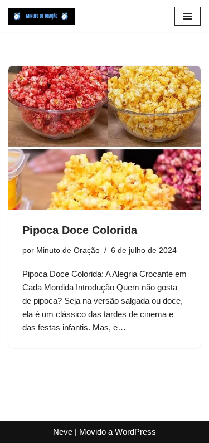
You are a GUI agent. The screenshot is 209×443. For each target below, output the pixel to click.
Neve (62, 431)
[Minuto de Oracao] (41, 16)
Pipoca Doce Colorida (79, 230)
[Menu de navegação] (187, 16)
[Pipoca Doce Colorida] (104, 138)
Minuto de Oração (68, 250)
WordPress (135, 431)
